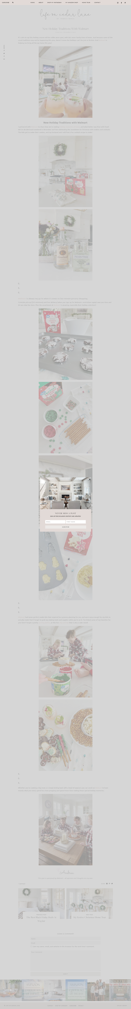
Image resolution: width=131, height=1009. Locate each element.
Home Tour (86, 2)
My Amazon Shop (72, 2)
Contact (97, 2)
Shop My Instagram (54, 2)
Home (33, 2)
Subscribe (5, 2)
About (41, 2)
